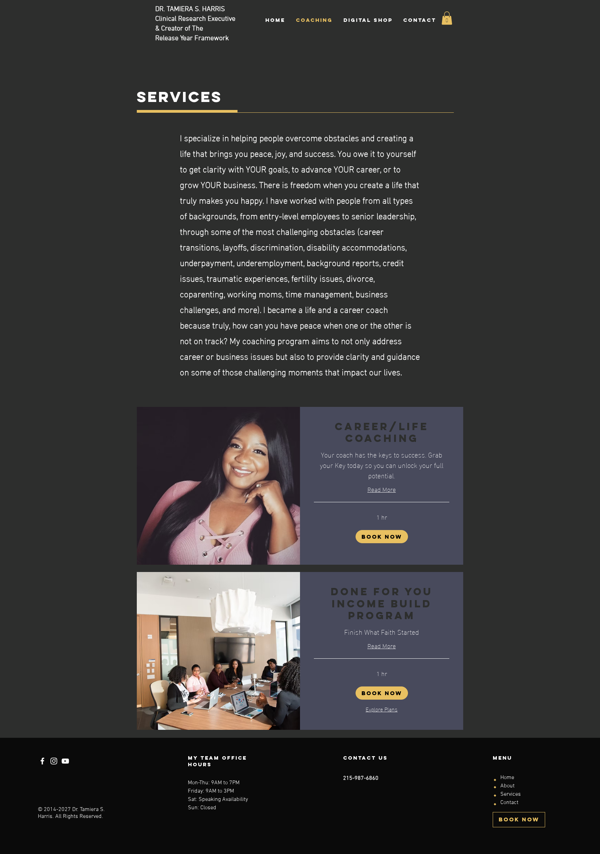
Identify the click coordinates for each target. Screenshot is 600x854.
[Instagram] (53, 761)
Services (510, 794)
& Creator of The (179, 29)
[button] (446, 18)
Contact (509, 802)
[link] (381, 433)
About (507, 786)
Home (507, 777)
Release (167, 38)
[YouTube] (65, 761)
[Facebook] (42, 761)
